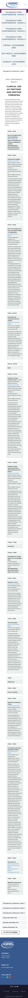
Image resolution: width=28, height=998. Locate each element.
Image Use (23, 991)
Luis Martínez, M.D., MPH (13, 584)
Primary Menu (25, 4)
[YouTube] (17, 986)
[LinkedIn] (12, 986)
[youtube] (12, 977)
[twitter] (7, 977)
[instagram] (10, 977)
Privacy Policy (6, 991)
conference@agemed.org (7, 967)
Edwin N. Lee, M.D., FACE (13, 161)
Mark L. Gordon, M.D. (13, 138)
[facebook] (2, 977)
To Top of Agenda (10, 932)
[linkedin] (5, 977)
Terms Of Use (15, 991)
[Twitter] (14, 986)
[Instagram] (15, 986)
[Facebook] (10, 986)
